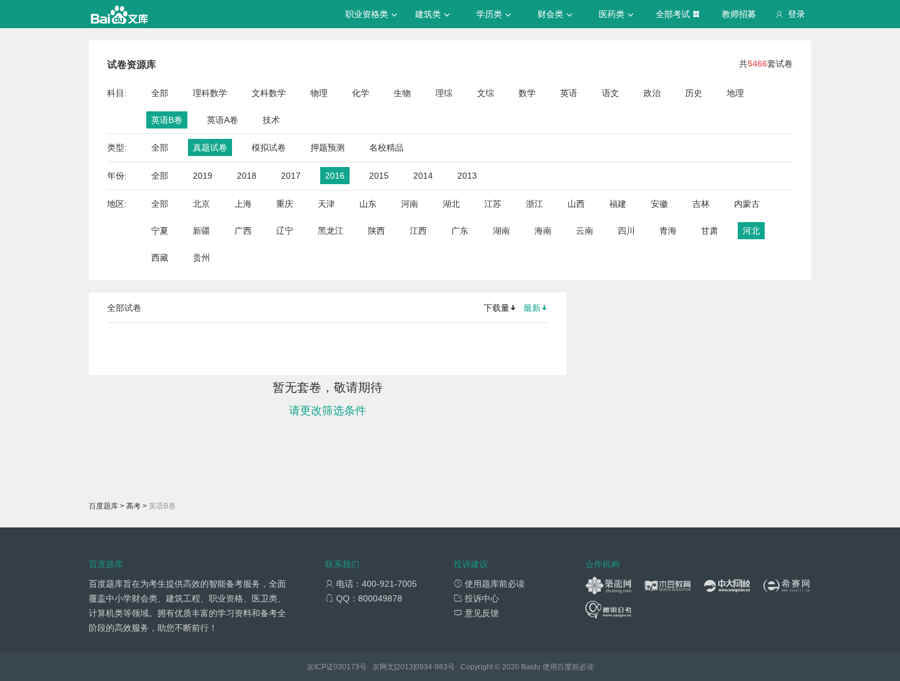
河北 (751, 231)
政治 (652, 93)
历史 (693, 93)
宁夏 (159, 231)
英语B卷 (166, 120)
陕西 (376, 231)
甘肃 (709, 231)
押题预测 (327, 147)
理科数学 (210, 93)
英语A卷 (222, 120)
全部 (159, 93)
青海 (668, 231)
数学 (527, 93)
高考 (133, 506)
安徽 (659, 204)
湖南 (501, 231)
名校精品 (386, 147)
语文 (610, 93)
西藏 (159, 257)
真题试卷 (210, 147)
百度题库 (103, 506)
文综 (485, 93)
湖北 (451, 204)
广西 (243, 231)
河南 (409, 204)
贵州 (201, 257)
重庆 (284, 204)
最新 (532, 308)
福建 (617, 204)
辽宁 (284, 231)
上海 (243, 204)
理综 (443, 93)
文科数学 (269, 93)
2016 (335, 175)
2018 (247, 175)
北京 (201, 204)
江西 (418, 231)
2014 (423, 175)
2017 (291, 175)
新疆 (201, 231)
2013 (467, 175)
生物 (402, 93)
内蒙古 (747, 204)
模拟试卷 (269, 147)
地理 (735, 93)
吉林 (701, 204)
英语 (568, 93)
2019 (202, 175)
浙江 (534, 204)
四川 (626, 231)
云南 (584, 231)
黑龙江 (330, 231)
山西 (576, 204)
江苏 (492, 204)
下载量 (496, 308)
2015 (379, 175)
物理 (319, 93)
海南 (543, 231)
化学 (360, 93)
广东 (459, 231)
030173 (346, 667)
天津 (326, 204)
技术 (271, 120)
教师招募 (739, 14)
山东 (368, 204)
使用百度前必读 (568, 667)
